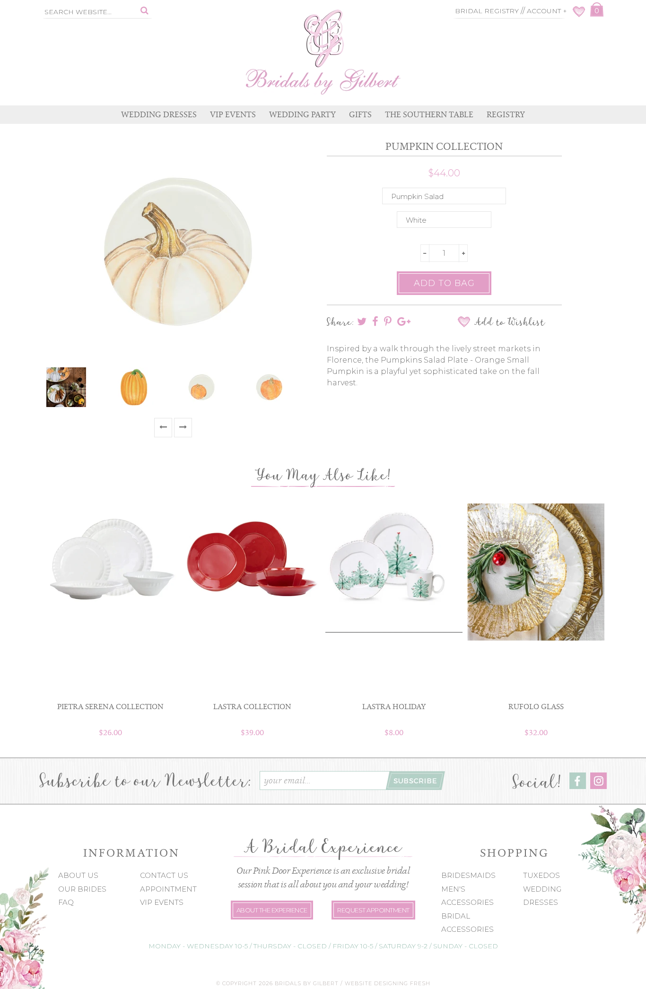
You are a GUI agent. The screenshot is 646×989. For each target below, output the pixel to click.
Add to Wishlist (509, 322)
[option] (77, 387)
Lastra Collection (252, 706)
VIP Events (161, 902)
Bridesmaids (468, 875)
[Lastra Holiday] (394, 568)
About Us (78, 875)
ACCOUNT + (547, 11)
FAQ (66, 902)
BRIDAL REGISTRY (487, 11)
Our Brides (82, 889)
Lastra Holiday (394, 706)
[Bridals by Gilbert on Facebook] (577, 786)
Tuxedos (541, 875)
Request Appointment (373, 910)
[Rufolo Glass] (535, 572)
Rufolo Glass (536, 706)
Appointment (168, 889)
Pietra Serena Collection (110, 706)
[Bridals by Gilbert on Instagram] (598, 786)
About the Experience (271, 910)
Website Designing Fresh (387, 983)
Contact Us (164, 875)
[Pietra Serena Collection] (110, 564)
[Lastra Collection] (252, 555)
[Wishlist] (579, 14)
